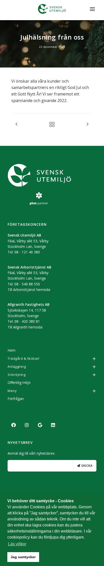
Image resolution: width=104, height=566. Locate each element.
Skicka (86, 465)
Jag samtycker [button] (23, 557)
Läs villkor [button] (17, 544)
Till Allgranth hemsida (25, 327)
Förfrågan (16, 398)
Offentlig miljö (19, 382)
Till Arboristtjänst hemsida (29, 289)
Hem (11, 350)
